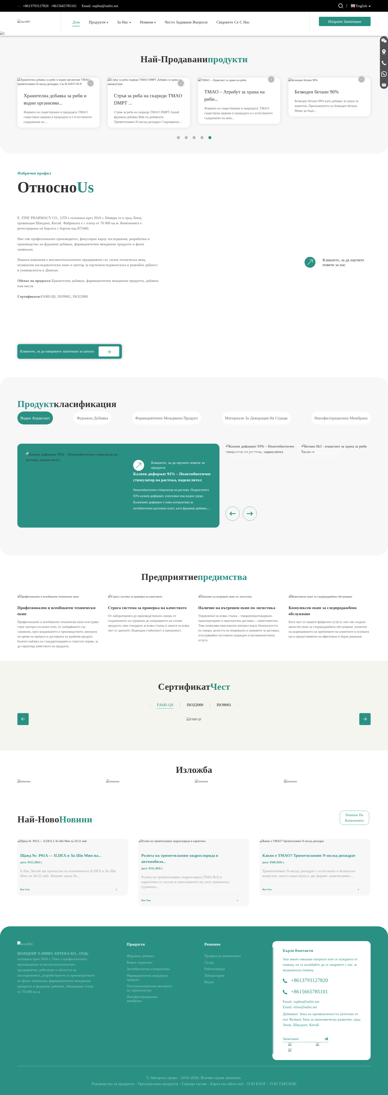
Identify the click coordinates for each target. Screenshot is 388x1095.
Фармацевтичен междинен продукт (147, 977)
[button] (178, 137)
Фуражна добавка (140, 956)
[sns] (299, 1045)
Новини (146, 22)
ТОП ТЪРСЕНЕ (283, 1083)
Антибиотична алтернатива (148, 969)
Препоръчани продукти (158, 1083)
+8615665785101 (64, 6)
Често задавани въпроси (186, 22)
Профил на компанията (222, 956)
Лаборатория (214, 975)
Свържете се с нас (233, 22)
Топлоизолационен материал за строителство (149, 988)
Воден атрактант (140, 962)
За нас (122, 22)
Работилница (214, 969)
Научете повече (247, 453)
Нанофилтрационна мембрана (142, 999)
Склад (209, 962)
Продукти (97, 22)
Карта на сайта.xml (226, 1083)
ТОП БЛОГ (256, 1083)
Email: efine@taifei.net (300, 1007)
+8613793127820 (35, 6)
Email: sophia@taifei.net (100, 6)
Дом (76, 22)
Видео (209, 982)
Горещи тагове (194, 1083)
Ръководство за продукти (113, 1083)
